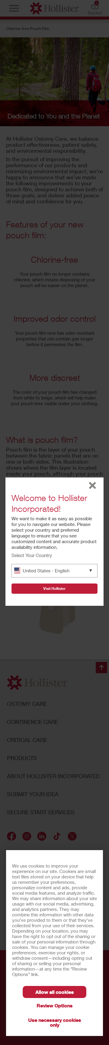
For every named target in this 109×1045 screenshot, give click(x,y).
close (92, 485)
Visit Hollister (54, 588)
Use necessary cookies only (54, 1022)
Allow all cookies (54, 992)
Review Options (55, 1005)
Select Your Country (32, 555)
